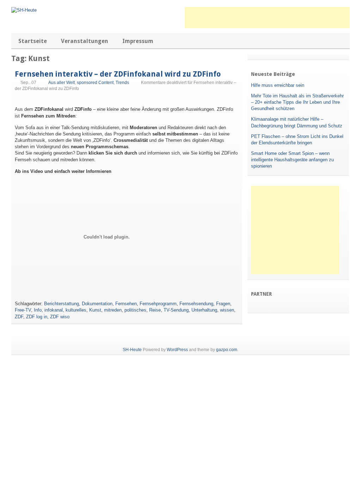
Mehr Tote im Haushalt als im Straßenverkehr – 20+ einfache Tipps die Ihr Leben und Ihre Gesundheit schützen (297, 102)
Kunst (95, 310)
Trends (122, 82)
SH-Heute (132, 349)
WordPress (177, 349)
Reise (155, 310)
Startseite (32, 41)
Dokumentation (97, 303)
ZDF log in (36, 316)
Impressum (137, 41)
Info (38, 310)
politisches (135, 310)
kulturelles (76, 310)
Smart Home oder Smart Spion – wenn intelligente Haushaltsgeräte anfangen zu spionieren (292, 160)
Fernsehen (126, 303)
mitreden (113, 310)
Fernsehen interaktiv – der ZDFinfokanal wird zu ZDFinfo (118, 74)
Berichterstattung (61, 303)
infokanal (53, 310)
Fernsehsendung (196, 303)
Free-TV (23, 310)
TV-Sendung (176, 310)
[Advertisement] (267, 17)
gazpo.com (226, 349)
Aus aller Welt (61, 82)
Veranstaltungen (84, 41)
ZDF (19, 316)
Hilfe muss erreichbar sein (277, 85)
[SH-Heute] (24, 10)
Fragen (223, 303)
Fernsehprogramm (158, 303)
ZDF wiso (59, 316)
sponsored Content (95, 82)
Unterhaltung (204, 310)
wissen (227, 310)
